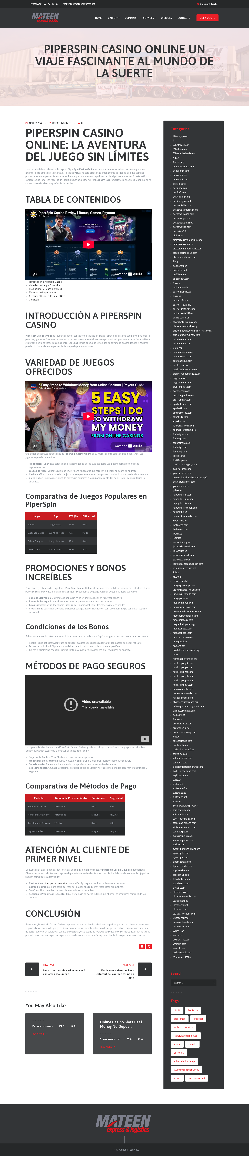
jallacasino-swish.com (184, 546)
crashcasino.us (180, 365)
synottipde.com (181, 853)
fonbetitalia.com (182, 443)
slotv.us (177, 801)
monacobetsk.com (182, 633)
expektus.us (179, 421)
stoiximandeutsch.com (184, 827)
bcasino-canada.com (183, 166)
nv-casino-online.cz (183, 689)
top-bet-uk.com (181, 874)
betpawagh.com (181, 218)
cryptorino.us (179, 378)
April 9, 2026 (35, 123)
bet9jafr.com (179, 192)
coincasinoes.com (182, 343)
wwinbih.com (179, 944)
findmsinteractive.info (184, 430)
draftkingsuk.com (182, 399)
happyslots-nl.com (182, 494)
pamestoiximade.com (184, 710)
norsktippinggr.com (183, 672)
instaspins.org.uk (181, 542)
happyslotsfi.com (182, 503)
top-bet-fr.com (181, 870)
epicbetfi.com (180, 408)
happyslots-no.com (183, 499)
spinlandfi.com (180, 814)
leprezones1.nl (180, 581)
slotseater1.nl (180, 788)
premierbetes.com (182, 723)
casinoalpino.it (180, 287)
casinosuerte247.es (183, 313)
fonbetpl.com (180, 447)
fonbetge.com (180, 434)
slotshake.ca (179, 792)
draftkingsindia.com (183, 395)
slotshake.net (180, 797)
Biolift (177, 1010)
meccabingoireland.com (185, 615)
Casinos (177, 296)
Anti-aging (178, 162)
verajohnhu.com (181, 926)
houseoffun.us (180, 512)
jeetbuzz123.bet (181, 559)
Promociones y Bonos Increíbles (45, 289)
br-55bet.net (179, 274)
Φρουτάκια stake (182, 957)
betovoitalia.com (182, 205)
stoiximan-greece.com (184, 823)
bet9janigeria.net (182, 201)
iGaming (177, 538)
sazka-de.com (180, 754)
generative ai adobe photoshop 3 (190, 477)
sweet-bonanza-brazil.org (186, 849)
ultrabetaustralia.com (184, 896)
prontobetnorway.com (184, 732)
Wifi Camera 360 (197, 1078)
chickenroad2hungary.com (186, 335)
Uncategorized (61, 123)
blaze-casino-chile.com (185, 252)
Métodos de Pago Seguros (43, 292)
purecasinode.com (182, 741)
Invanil (177, 1044)
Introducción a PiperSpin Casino (45, 281)
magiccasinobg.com (183, 602)
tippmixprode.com (182, 866)
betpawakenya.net (183, 222)
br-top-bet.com (181, 278)
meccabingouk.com (183, 620)
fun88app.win (180, 460)
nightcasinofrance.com (185, 658)
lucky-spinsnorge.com (184, 585)
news (175, 654)
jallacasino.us (180, 551)
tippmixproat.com (182, 861)
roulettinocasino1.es (183, 749)
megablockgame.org (184, 624)
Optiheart (179, 1052)
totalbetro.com (181, 883)
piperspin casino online (55, 883)
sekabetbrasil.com (182, 758)
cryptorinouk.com (182, 386)
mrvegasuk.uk (180, 641)
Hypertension (180, 520)
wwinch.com (179, 948)
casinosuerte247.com (184, 309)
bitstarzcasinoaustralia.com (187, 248)
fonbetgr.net (179, 438)
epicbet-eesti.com (182, 404)
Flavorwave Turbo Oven (186, 1035)
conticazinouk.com (182, 361)
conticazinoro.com (182, 356)
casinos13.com (180, 300)
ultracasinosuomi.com (184, 913)
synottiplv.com (180, 857)
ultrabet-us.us (180, 892)
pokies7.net (179, 715)
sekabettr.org (180, 762)
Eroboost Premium (183, 1027)
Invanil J (192, 1044)
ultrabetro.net (180, 905)
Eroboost (198, 1018)
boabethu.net (180, 270)
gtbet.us (177, 490)
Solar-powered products (186, 805)
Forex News (179, 455)
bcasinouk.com (180, 179)
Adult (176, 158)
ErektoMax (179, 1018)
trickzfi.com (179, 887)
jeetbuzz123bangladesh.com (188, 563)
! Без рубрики (180, 136)
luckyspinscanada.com (184, 594)
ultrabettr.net (180, 909)
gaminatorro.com (182, 473)
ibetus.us (177, 533)
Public (176, 736)
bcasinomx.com (181, 170)
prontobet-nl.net (182, 728)
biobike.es (178, 235)
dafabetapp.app (181, 391)
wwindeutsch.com (182, 952)
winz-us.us (178, 935)
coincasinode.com (182, 339)
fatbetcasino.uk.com (183, 425)
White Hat (178, 931)
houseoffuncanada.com (185, 516)
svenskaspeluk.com (183, 840)
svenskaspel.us (180, 831)
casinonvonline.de (182, 291)
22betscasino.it (181, 145)
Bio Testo (193, 1010)
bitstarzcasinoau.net (183, 244)
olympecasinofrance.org (185, 702)
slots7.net (178, 784)
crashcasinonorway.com (185, 369)
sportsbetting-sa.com (184, 818)
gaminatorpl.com (182, 469)
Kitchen (177, 576)
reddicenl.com (180, 745)
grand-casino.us (181, 486)
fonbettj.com (180, 451)
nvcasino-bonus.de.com (185, 693)
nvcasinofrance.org (183, 697)
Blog (175, 261)
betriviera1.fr (180, 231)
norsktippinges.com (183, 667)
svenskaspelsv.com (183, 836)
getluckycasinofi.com (184, 481)
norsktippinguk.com (183, 684)
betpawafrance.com (183, 214)
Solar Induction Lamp (184, 1061)
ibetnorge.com (180, 525)
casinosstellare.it (182, 304)
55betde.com (180, 149)
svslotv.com (179, 844)
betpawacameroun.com (185, 209)
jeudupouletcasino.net (184, 568)
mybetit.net (179, 646)
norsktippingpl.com (183, 676)
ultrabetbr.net (180, 900)
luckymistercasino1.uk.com (187, 589)
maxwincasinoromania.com (187, 611)
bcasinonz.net (180, 175)
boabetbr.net (180, 266)
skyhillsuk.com (180, 775)
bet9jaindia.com (181, 196)
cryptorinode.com (182, 382)
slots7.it (177, 779)
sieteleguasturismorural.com (188, 766)
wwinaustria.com (181, 939)
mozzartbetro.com (183, 637)
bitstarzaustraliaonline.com (187, 240)
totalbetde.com (181, 879)
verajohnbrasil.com (183, 922)
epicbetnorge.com (182, 412)
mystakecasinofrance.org (186, 650)
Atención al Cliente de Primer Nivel (47, 296)
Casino (176, 283)
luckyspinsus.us (180, 598)
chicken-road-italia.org (185, 326)
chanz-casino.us (181, 317)
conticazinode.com (183, 352)
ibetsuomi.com (180, 529)
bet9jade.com (180, 188)
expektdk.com (180, 417)
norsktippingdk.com (183, 663)
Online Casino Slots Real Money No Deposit (121, 1024)
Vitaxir (177, 1078)
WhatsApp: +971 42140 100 (44, 4)
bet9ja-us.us (179, 183)
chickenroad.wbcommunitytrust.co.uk (192, 330)
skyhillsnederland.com (184, 771)
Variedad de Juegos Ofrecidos (44, 285)
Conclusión (34, 299)
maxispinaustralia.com (184, 607)
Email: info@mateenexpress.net (78, 4)
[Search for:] (193, 983)
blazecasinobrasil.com (184, 257)
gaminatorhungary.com (185, 464)
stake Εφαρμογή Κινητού (186, 1069)
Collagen (177, 348)
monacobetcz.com (182, 628)
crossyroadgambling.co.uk (186, 373)
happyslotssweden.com (185, 507)
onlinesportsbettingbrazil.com (188, 706)
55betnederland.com (184, 153)
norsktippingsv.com (183, 680)
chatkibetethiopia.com (185, 322)
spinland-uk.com (181, 810)
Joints (176, 572)
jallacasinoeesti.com (183, 555)
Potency (177, 719)
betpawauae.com (182, 227)
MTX (113, 1149)
